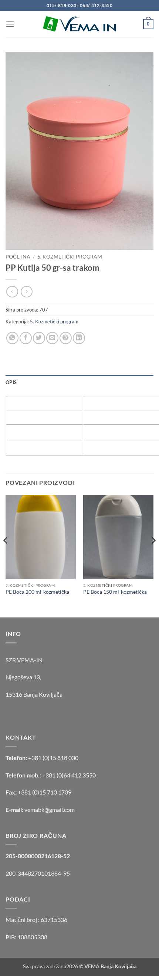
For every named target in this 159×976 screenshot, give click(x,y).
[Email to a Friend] (52, 338)
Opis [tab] (11, 382)
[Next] (153, 555)
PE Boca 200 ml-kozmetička (37, 592)
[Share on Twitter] (39, 338)
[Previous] (5, 555)
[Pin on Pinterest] (66, 338)
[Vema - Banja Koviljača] (79, 24)
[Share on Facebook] (26, 338)
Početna (18, 257)
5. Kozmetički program (69, 257)
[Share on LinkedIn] (79, 338)
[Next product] (12, 291)
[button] (10, 24)
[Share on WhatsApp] (12, 338)
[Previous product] (26, 291)
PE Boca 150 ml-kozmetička (115, 592)
